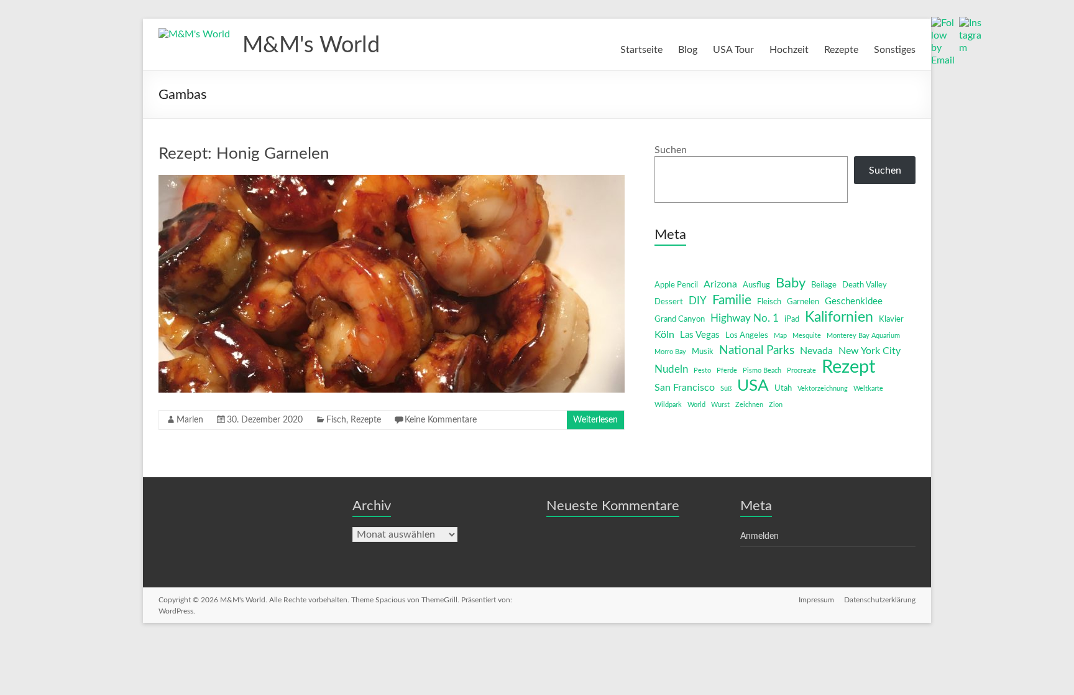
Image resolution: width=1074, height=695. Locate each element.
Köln (664, 335)
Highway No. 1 (744, 318)
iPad (791, 319)
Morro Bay (670, 351)
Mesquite (806, 335)
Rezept (848, 367)
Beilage (824, 285)
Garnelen (803, 302)
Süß (726, 388)
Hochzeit (789, 50)
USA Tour (733, 50)
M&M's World (311, 45)
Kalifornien (839, 317)
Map (780, 335)
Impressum (816, 600)
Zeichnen (749, 404)
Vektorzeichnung (822, 388)
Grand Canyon (679, 319)
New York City (869, 351)
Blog (687, 50)
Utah (783, 389)
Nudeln (671, 369)
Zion (776, 404)
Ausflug (756, 285)
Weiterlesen (595, 420)
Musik (703, 352)
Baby (791, 283)
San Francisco (684, 388)
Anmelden (759, 536)
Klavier (891, 319)
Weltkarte (868, 388)
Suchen (670, 150)
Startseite (641, 50)
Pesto (702, 370)
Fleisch (769, 302)
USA (753, 385)
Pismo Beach (762, 370)
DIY (698, 301)
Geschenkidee (854, 301)
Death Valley (864, 285)
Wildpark (668, 404)
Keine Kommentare (441, 420)
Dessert (668, 302)
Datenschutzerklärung (880, 600)
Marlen (190, 420)
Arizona (720, 284)
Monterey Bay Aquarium (863, 335)
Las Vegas (700, 335)
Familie (731, 300)
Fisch (336, 420)
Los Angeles (746, 336)
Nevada (816, 351)
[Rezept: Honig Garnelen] (391, 181)
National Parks (756, 351)
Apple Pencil (676, 285)
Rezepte (841, 50)
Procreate (801, 370)
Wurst (720, 404)
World (696, 404)
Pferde (727, 370)
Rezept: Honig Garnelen (243, 154)
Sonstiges (895, 50)
